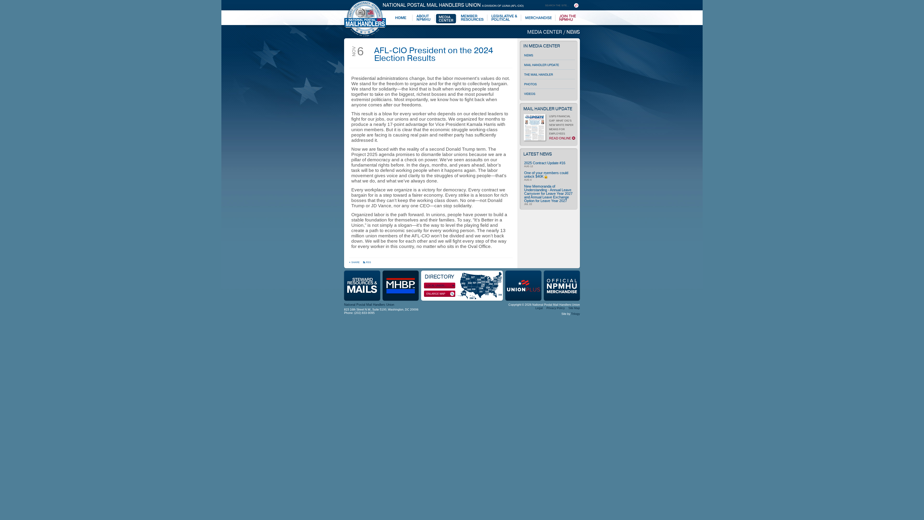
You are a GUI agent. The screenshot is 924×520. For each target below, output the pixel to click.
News (573, 32)
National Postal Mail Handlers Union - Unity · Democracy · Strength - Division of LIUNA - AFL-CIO (365, 18)
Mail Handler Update (541, 65)
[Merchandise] (538, 18)
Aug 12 (528, 166)
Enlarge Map (435, 293)
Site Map (574, 308)
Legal (539, 308)
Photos (530, 84)
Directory (439, 276)
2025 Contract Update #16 (544, 163)
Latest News (537, 154)
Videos (529, 94)
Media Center (545, 32)
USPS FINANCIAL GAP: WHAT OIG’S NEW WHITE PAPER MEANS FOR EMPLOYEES (561, 128)
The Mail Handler (538, 74)
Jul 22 (528, 204)
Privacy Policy (555, 308)
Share (355, 262)
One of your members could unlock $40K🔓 (546, 174)
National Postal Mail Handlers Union (453, 5)
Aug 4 (528, 180)
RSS (368, 262)
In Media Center (541, 46)
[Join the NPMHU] (568, 18)
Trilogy (575, 314)
